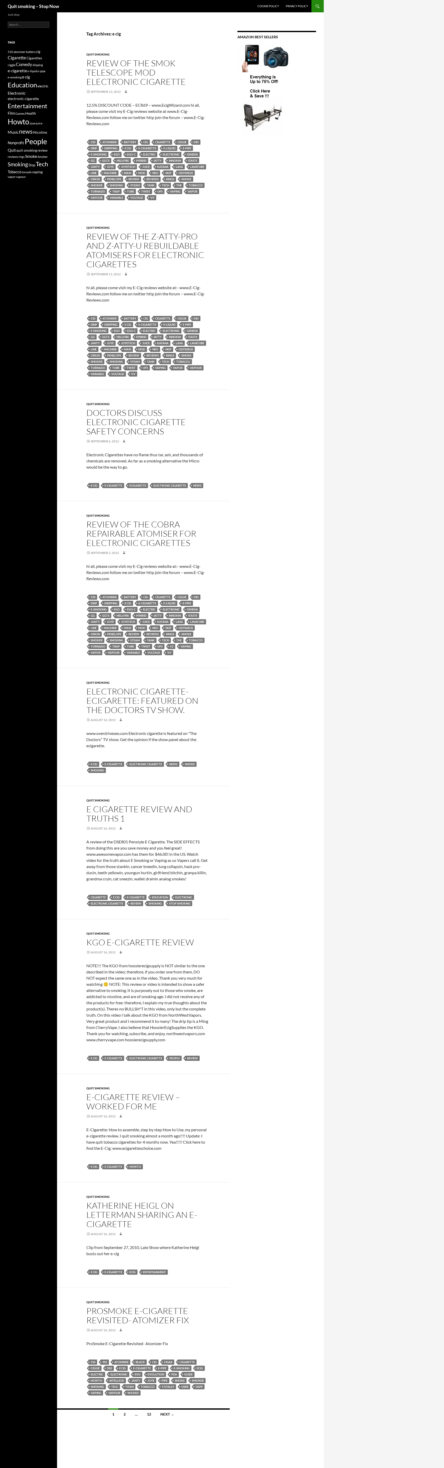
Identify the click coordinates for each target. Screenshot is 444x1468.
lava (179, 166)
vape (199, 1386)
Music (13, 132)
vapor (192, 191)
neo (155, 173)
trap (116, 191)
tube (130, 191)
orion (95, 179)
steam (135, 185)
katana (163, 166)
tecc (114, 1386)
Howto (135, 1166)
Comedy (24, 64)
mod (141, 173)
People (174, 1058)
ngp (168, 173)
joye (110, 166)
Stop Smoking (179, 903)
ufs (160, 191)
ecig (133, 1272)
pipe (165, 1380)
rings (170, 179)
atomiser (110, 142)
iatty (158, 160)
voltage (136, 197)
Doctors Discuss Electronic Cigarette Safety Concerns (136, 421)
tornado (98, 191)
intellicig (116, 1380)
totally (168, 1386)
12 (149, 1414)
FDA (174, 1374)
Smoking (116, 185)
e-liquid (169, 148)
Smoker (97, 185)
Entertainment (154, 1272)
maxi (127, 173)
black (140, 1362)
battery (130, 142)
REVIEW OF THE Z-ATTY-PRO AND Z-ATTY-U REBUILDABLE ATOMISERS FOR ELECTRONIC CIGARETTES (145, 250)
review (133, 179)
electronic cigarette (169, 485)
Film (11, 113)
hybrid (141, 160)
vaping (175, 191)
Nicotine (40, 132)
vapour (97, 197)
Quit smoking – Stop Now (33, 6)
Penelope (114, 179)
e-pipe (187, 148)
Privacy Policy (297, 6)
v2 (171, 646)
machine (110, 173)
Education (160, 897)
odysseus (186, 173)
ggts (105, 160)
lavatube (197, 166)
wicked (133, 1392)
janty (95, 166)
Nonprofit (16, 142)
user (184, 1386)
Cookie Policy (268, 6)
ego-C (131, 154)
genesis (192, 154)
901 (105, 1362)
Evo (138, 1374)
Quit (12, 150)
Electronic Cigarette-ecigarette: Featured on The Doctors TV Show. (142, 700)
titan (129, 1386)
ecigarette (138, 485)
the (179, 185)
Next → (167, 1414)
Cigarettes (34, 58)
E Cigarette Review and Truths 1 (139, 814)
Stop (32, 165)
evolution (156, 1374)
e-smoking (99, 154)
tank (151, 185)
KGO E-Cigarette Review (140, 942)
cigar (168, 1362)
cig (145, 142)
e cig (128, 148)
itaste (192, 160)
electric (149, 154)
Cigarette (162, 142)
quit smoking (98, 54)
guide (188, 1374)
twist (145, 191)
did (196, 142)
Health (30, 113)
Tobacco (196, 185)
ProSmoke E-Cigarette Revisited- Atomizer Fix (137, 1315)
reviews (152, 179)
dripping (110, 148)
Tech (165, 185)
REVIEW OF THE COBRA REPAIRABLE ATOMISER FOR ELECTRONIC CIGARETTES (141, 533)
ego (117, 154)
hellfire (123, 160)
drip (94, 148)
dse (109, 1368)
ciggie (182, 142)
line (94, 173)
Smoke (186, 179)
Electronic (171, 154)
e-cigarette (147, 148)
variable (116, 197)
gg (93, 160)
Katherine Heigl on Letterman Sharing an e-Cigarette (141, 1214)
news (197, 485)
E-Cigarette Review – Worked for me (133, 1101)
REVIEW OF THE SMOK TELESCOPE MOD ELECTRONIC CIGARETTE (136, 72)
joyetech (128, 166)
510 (93, 142)
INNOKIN (175, 160)
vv (152, 197)
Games (20, 113)
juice (146, 166)
